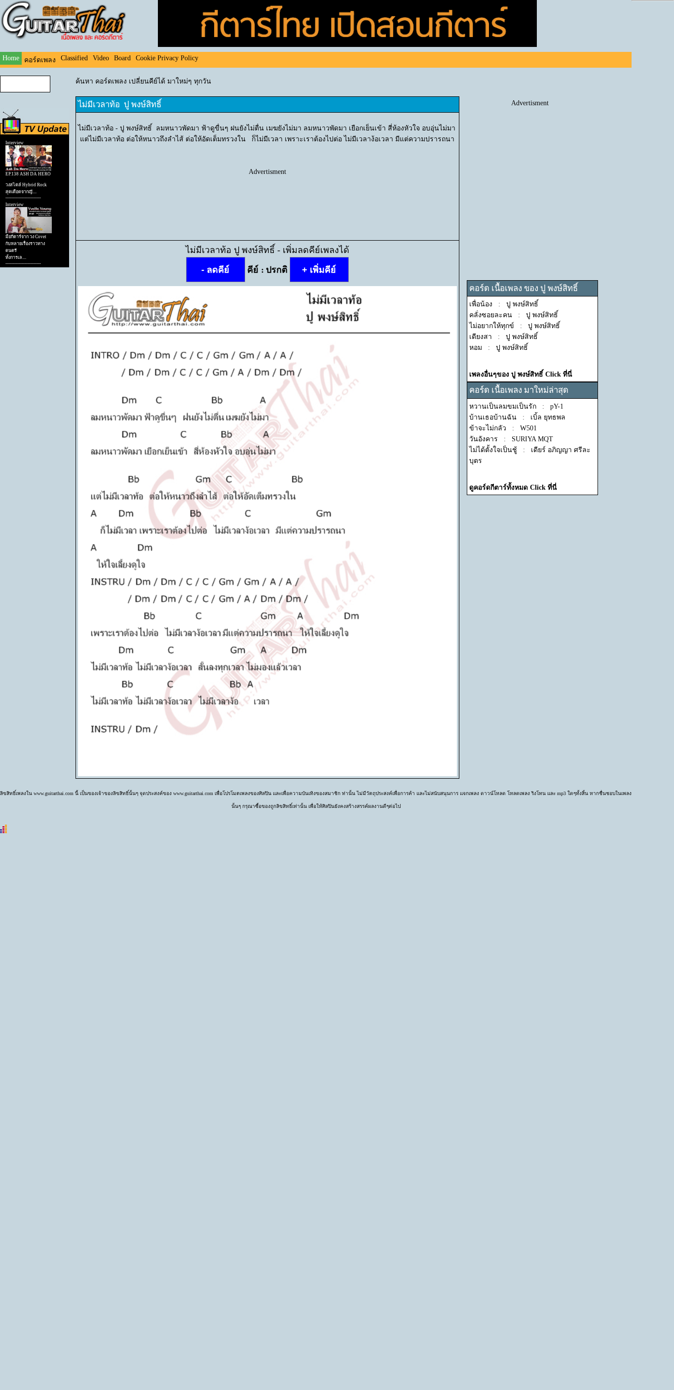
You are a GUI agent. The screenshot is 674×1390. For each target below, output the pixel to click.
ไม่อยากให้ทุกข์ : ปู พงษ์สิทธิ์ (514, 326)
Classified (74, 58)
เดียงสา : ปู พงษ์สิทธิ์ (503, 336)
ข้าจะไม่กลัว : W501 (503, 428)
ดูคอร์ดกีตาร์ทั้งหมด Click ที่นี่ (513, 487)
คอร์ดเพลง (40, 60)
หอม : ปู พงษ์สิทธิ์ (498, 347)
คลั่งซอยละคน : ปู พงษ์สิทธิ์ (513, 315)
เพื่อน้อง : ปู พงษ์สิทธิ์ (503, 304)
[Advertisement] (267, 198)
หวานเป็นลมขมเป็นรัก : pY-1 (516, 406)
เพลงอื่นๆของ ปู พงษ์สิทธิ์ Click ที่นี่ (520, 374)
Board (122, 58)
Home (10, 58)
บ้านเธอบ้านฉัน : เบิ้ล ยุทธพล (517, 417)
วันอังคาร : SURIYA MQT (511, 439)
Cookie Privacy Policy (167, 58)
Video (101, 58)
